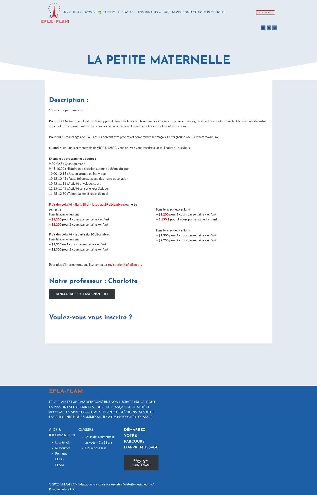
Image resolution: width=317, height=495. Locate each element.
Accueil (69, 12)
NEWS (176, 12)
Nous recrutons (211, 12)
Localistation (63, 442)
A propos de (86, 12)
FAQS (166, 12)
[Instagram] (269, 27)
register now (265, 13)
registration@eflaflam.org (125, 264)
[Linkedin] (274, 27)
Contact (189, 12)
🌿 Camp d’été (109, 12)
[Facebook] (263, 27)
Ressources (62, 448)
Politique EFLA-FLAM (61, 459)
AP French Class (95, 448)
